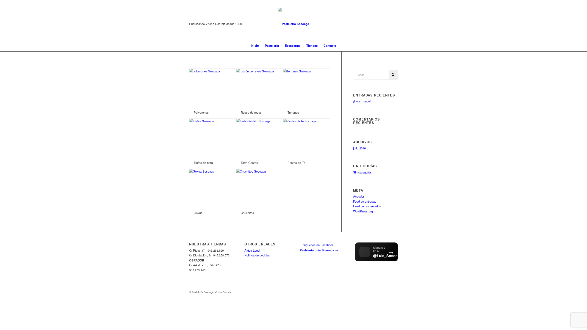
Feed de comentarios (367, 206)
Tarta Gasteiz (250, 162)
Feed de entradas (364, 201)
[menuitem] (255, 45)
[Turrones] (306, 87)
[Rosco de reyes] (259, 87)
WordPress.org (363, 211)
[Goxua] (212, 187)
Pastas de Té (296, 162)
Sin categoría (362, 172)
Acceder (358, 196)
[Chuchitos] (259, 187)
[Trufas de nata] (212, 137)
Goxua (198, 213)
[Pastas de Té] (306, 137)
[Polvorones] (212, 87)
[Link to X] (387, 23)
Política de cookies (257, 255)
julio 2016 (359, 148)
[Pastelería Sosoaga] (293, 24)
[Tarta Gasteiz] (259, 137)
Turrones (293, 112)
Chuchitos (247, 213)
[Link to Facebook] (394, 23)
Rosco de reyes (251, 112)
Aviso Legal (252, 250)
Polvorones (201, 112)
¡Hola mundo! (362, 101)
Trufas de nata (203, 162)
